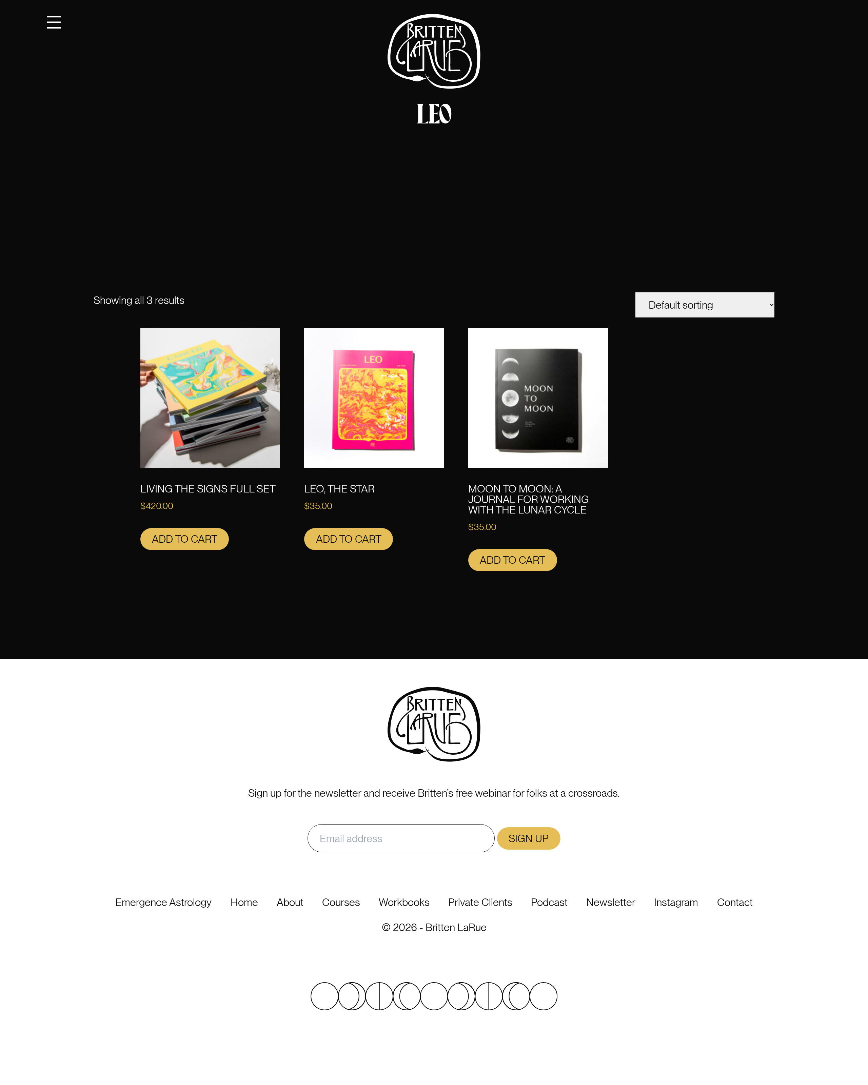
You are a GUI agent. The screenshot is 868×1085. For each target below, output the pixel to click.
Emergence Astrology (163, 902)
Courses (341, 902)
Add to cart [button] (184, 538)
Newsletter (610, 902)
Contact (735, 902)
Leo (434, 116)
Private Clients (480, 902)
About (290, 902)
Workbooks (404, 902)
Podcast (549, 902)
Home (244, 902)
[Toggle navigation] (54, 21)
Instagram (676, 902)
